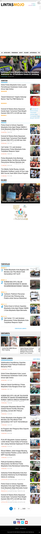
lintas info (4, 76)
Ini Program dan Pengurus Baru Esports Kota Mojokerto (15, 430)
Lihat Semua (36, 359)
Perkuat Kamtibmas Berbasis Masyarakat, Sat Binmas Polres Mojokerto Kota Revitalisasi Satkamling (15, 464)
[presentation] (37, 57)
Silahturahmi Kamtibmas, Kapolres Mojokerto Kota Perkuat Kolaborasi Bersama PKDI (13, 365)
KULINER (26, 52)
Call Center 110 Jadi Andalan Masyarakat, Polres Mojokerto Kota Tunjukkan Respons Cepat (13, 149)
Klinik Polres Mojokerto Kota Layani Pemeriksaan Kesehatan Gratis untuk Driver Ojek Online (14, 87)
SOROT (21, 52)
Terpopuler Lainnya (20, 328)
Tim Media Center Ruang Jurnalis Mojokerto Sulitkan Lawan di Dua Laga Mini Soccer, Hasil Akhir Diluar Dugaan (14, 171)
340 (23, 509)
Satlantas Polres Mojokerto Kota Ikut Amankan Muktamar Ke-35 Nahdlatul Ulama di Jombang (20, 73)
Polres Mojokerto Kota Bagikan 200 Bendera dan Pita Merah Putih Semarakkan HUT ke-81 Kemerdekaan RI (16, 273)
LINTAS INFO (7, 52)
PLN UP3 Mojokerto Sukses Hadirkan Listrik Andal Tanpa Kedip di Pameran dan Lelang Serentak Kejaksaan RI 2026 (15, 442)
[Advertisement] (20, 29)
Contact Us (23, 528)
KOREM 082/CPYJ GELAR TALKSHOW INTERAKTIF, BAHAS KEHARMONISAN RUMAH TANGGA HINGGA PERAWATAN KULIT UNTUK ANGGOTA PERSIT (16, 286)
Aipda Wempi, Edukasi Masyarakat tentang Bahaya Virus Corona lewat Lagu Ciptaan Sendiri (27, 351)
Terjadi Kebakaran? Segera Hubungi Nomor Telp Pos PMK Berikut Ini (13, 98)
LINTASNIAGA (33, 52)
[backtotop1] (39, 532)
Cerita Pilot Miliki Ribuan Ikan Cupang (9, 349)
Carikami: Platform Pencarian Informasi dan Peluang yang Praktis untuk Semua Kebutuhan (15, 296)
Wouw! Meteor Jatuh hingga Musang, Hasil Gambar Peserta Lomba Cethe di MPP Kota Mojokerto (14, 453)
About (17, 528)
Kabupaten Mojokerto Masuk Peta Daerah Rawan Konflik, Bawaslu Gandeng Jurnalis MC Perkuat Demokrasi (13, 410)
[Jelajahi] (38, 3)
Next (29, 508)
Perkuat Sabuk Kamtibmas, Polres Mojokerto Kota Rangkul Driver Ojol (13, 386)
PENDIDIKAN (15, 52)
